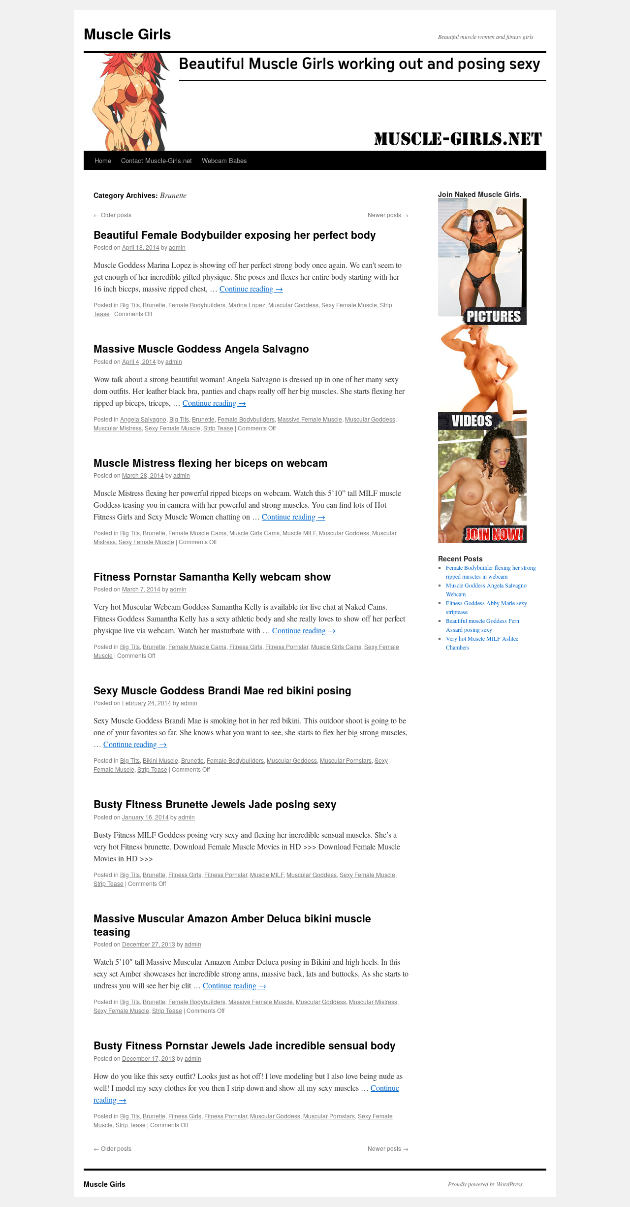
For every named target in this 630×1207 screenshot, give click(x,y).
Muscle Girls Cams (254, 532)
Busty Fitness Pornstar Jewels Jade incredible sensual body (245, 1045)
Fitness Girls (245, 646)
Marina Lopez (246, 304)
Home (102, 160)
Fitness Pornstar (286, 646)
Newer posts (388, 214)
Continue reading (251, 288)
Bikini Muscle (160, 760)
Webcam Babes (224, 160)
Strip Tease (218, 428)
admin (177, 247)
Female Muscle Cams (197, 532)
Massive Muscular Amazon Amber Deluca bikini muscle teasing (232, 925)
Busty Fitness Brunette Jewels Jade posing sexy (215, 803)
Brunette (154, 304)
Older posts (112, 214)
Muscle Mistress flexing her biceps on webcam (211, 462)
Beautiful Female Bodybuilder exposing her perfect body (235, 234)
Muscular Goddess (293, 304)
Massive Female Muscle (310, 419)
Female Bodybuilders (196, 304)
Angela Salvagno (143, 419)
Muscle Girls (127, 33)
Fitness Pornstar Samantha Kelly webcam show (212, 576)
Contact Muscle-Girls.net (156, 160)
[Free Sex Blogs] (482, 541)
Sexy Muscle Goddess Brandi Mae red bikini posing (222, 690)
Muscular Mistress (118, 428)
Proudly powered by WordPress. (486, 1184)
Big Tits (130, 304)
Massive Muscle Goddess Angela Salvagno (201, 348)
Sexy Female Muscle (349, 304)
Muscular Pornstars (346, 760)
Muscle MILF (299, 532)
